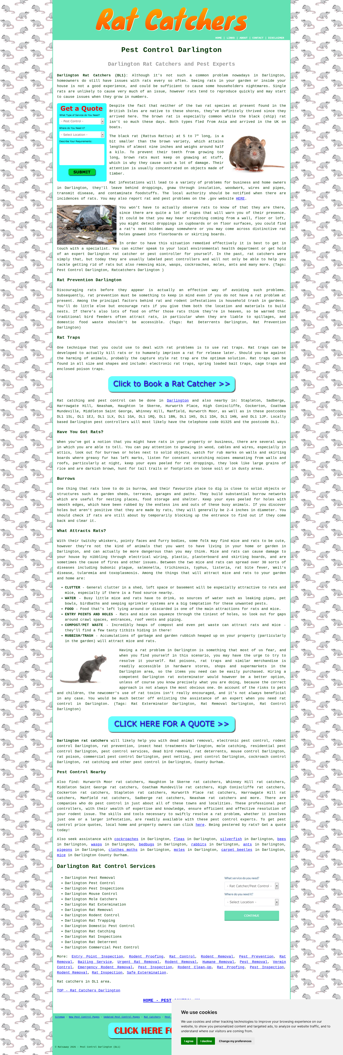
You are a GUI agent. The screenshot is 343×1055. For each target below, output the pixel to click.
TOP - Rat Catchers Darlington (88, 990)
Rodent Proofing (146, 957)
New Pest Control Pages (84, 1017)
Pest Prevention (256, 957)
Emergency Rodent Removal (105, 967)
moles (179, 850)
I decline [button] (206, 1041)
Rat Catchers (152, 1017)
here (200, 825)
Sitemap (60, 1017)
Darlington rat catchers (82, 741)
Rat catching (71, 401)
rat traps (232, 348)
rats (146, 81)
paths (189, 494)
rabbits (198, 844)
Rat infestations (127, 183)
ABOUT (244, 37)
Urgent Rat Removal (138, 962)
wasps (96, 844)
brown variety (174, 141)
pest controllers (111, 422)
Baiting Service (95, 962)
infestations (203, 301)
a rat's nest (133, 229)
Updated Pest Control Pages (122, 1017)
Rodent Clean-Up (195, 967)
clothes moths (123, 850)
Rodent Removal (217, 957)
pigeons (64, 850)
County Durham (209, 762)
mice (61, 855)
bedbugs (146, 844)
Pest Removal (253, 962)
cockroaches (126, 839)
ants (247, 844)
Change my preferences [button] (235, 1041)
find (73, 782)
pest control (146, 762)
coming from (223, 218)
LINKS (231, 37)
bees (281, 839)
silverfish (231, 839)
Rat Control (182, 957)
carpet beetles (236, 850)
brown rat (162, 116)
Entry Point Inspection (97, 957)
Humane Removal (218, 962)
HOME (218, 37)
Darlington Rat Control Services (106, 866)
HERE (240, 199)
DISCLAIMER (276, 37)
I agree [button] (188, 1041)
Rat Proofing (230, 967)
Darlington (178, 401)
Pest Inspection (155, 967)
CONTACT (257, 37)
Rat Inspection (107, 973)
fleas (179, 839)
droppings (166, 224)
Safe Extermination (146, 973)
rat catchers (260, 254)
